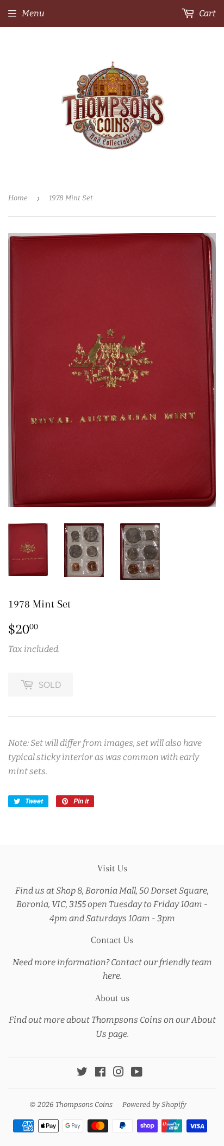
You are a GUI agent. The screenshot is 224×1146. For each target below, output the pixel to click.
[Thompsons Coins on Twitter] (82, 1073)
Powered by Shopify (154, 1104)
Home (18, 198)
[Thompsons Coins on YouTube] (136, 1073)
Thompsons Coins (84, 1104)
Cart (206, 13)
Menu (33, 13)
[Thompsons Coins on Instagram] (118, 1073)
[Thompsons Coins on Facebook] (100, 1073)
